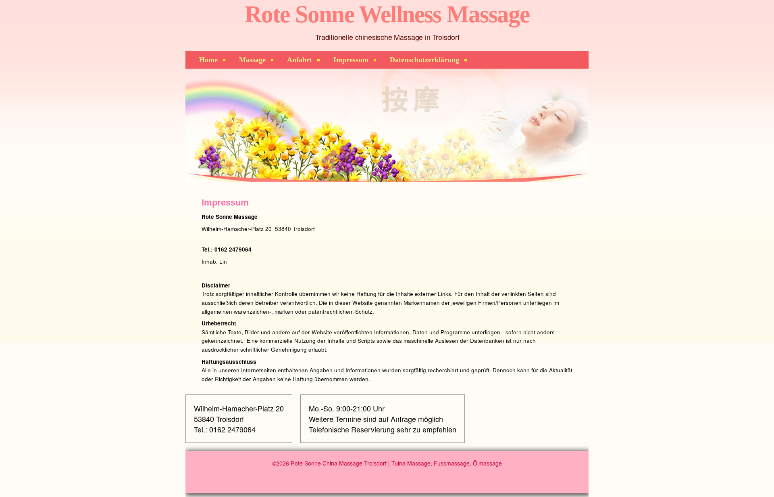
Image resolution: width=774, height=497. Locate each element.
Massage (252, 60)
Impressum (350, 60)
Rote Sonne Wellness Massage (387, 14)
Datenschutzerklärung (424, 60)
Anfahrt (299, 60)
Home (208, 60)
